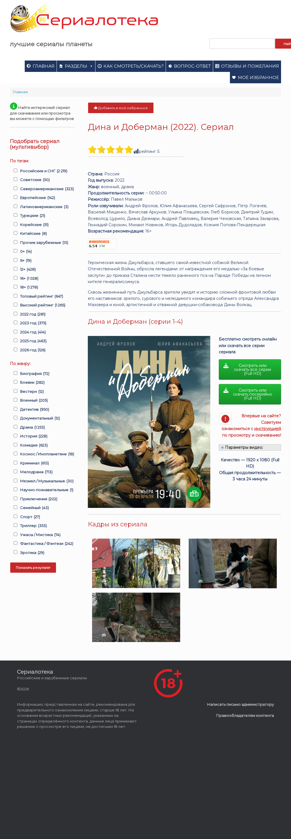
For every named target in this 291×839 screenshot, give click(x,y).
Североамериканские (47, 188)
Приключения (38, 499)
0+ (26, 251)
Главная (44, 66)
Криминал (34, 463)
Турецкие (32, 215)
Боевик (32, 382)
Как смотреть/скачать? (133, 66)
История (33, 436)
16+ (29, 278)
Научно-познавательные (46, 489)
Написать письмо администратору (240, 704)
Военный (34, 400)
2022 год (32, 314)
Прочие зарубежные (44, 242)
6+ (26, 260)
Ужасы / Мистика (40, 534)
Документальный (40, 418)
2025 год (33, 340)
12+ (28, 269)
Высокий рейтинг (42, 305)
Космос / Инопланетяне (47, 454)
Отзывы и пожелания (250, 66)
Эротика (32, 552)
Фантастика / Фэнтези (46, 543)
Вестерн (32, 391)
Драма (32, 427)
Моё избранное (258, 77)
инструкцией (267, 428)
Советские (35, 179)
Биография (34, 373)
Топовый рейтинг (41, 296)
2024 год (33, 332)
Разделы (76, 66)
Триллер (33, 525)
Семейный (34, 507)
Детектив (34, 409)
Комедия (34, 445)
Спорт (30, 516)
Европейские (37, 197)
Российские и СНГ (43, 171)
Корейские (34, 224)
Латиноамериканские (44, 206)
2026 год (32, 350)
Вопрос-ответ (192, 66)
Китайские (33, 233)
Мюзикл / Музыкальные (47, 481)
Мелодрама (36, 472)
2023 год (33, 323)
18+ (29, 287)
